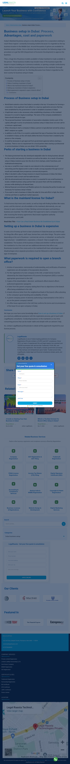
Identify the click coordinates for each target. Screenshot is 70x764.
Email (19, 384)
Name (19, 371)
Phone (19, 378)
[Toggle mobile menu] (66, 3)
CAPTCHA (20, 398)
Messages (20, 391)
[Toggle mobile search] (63, 3)
